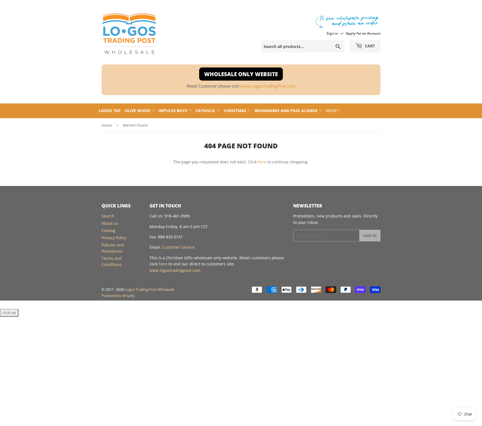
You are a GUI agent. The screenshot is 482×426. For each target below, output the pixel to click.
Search (108, 216)
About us (110, 223)
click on (9, 312)
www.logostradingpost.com (175, 270)
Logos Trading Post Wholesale (149, 289)
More (331, 110)
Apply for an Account (363, 33)
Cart (369, 46)
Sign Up (370, 235)
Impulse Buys (173, 110)
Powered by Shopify (118, 295)
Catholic (206, 110)
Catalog (108, 230)
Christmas (235, 110)
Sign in (332, 33)
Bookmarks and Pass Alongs (287, 110)
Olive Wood (138, 110)
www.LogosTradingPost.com (267, 86)
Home (107, 125)
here (262, 161)
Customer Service (178, 247)
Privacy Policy (114, 237)
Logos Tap (110, 110)
